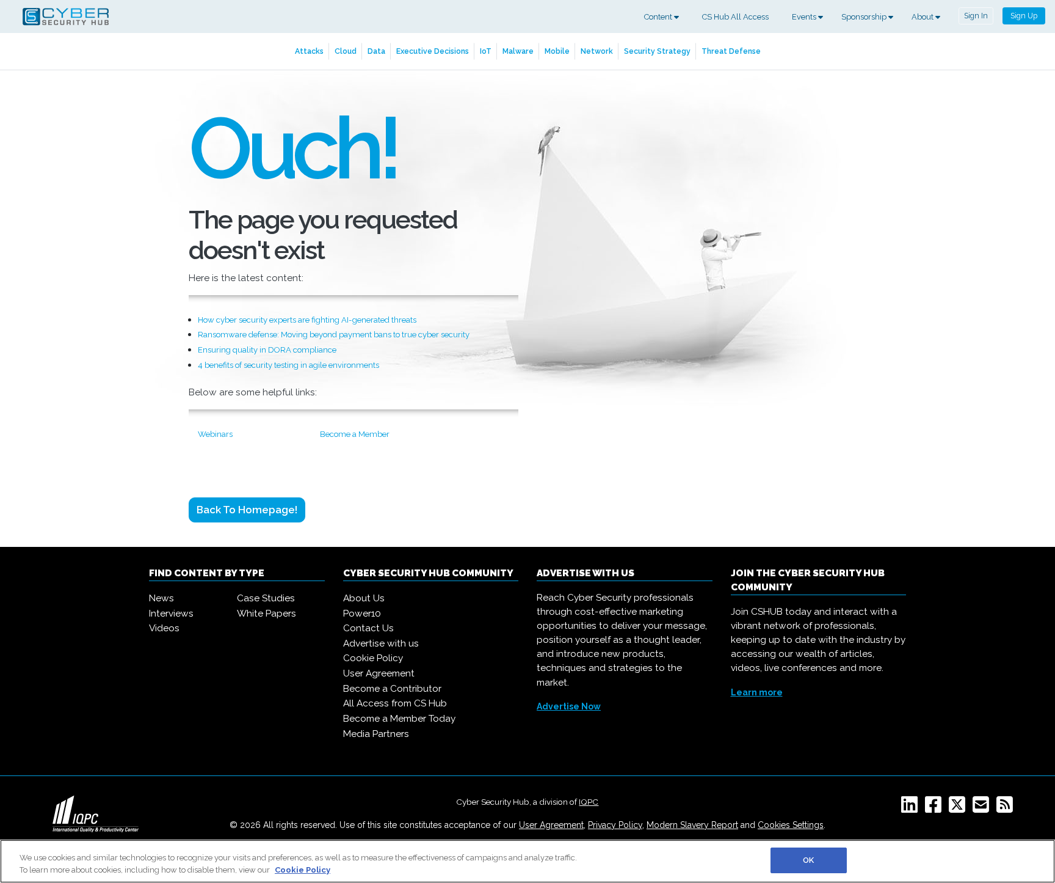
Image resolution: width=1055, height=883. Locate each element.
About (923, 16)
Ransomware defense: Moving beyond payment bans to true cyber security (333, 334)
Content (659, 16)
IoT (485, 51)
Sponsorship (864, 16)
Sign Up (1023, 15)
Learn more (757, 692)
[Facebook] (935, 808)
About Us (364, 598)
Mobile (557, 51)
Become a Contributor (392, 688)
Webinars (215, 434)
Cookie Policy (373, 658)
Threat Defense (731, 51)
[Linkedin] (912, 808)
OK (808, 860)
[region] (527, 861)
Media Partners (376, 733)
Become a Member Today (399, 718)
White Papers (266, 613)
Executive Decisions (432, 51)
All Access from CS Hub (395, 703)
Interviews (171, 613)
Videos (164, 628)
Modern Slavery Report (692, 825)
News (161, 598)
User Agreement (379, 673)
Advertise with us (381, 643)
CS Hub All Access (735, 16)
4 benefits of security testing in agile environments (288, 365)
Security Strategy (657, 51)
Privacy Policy (615, 825)
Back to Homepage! (247, 510)
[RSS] (1007, 808)
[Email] (983, 808)
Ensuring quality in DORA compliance (267, 349)
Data (376, 51)
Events (805, 16)
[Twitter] (959, 808)
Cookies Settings (791, 825)
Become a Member (355, 434)
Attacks (309, 51)
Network (597, 51)
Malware (518, 51)
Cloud (346, 51)
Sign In (976, 15)
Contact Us (368, 628)
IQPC (588, 802)
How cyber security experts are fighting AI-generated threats (307, 319)
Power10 (362, 613)
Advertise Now (569, 706)
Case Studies (266, 598)
